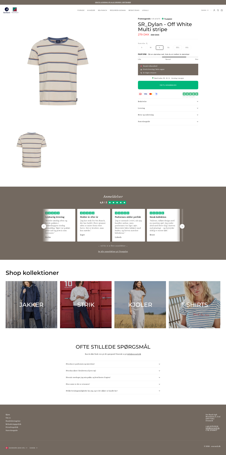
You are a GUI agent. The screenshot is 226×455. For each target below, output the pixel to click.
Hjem (8, 415)
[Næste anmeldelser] (182, 226)
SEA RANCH (102, 10)
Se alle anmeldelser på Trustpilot (113, 252)
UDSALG (145, 10)
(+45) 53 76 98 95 (212, 426)
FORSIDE (80, 10)
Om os (8, 418)
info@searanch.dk (134, 354)
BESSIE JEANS (134, 10)
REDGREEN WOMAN (118, 10)
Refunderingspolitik (13, 424)
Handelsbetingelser (13, 421)
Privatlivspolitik (12, 427)
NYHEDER (91, 10)
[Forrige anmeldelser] (43, 226)
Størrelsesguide (12, 430)
